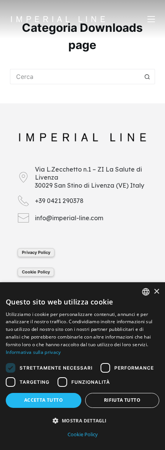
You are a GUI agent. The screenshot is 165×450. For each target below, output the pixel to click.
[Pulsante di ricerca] (147, 76)
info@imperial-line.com (69, 218)
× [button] (156, 292)
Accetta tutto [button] (43, 400)
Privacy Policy (36, 252)
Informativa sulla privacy (33, 352)
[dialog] (82, 366)
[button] (82, 420)
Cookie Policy (36, 272)
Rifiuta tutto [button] (122, 400)
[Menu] (151, 19)
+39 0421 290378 (59, 201)
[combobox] (146, 292)
